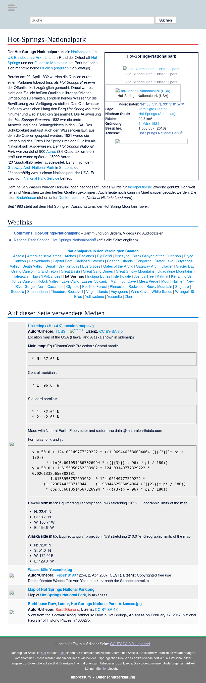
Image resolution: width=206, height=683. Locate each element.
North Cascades (50, 286)
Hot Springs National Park (158, 132)
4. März (144, 123)
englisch (62, 67)
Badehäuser (26, 197)
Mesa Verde (148, 281)
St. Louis (66, 167)
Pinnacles (117, 286)
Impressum (81, 677)
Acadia (18, 255)
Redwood (135, 286)
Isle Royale (122, 276)
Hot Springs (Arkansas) (156, 113)
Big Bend (104, 255)
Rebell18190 (66, 575)
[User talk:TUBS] (67, 330)
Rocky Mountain (159, 286)
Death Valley (32, 266)
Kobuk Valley (48, 281)
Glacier (167, 266)
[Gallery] (76, 330)
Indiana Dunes (98, 276)
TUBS (61, 331)
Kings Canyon (23, 281)
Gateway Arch (147, 266)
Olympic (72, 286)
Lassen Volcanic (95, 281)
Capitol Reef (62, 260)
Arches (70, 255)
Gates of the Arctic (118, 266)
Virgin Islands (97, 291)
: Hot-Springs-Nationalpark (47, 233)
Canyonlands (39, 260)
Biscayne (122, 255)
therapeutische (140, 186)
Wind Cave (139, 291)
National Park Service (41, 178)
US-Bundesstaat (21, 57)
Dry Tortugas (69, 266)
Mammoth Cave (123, 281)
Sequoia (17, 291)
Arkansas (44, 57)
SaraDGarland (67, 609)
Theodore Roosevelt (67, 291)
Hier (63, 652)
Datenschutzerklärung (115, 677)
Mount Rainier (172, 281)
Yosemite (114, 296)
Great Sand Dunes (98, 271)
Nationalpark (81, 51)
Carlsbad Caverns (89, 260)
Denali (50, 266)
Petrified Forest (94, 286)
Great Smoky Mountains (135, 271)
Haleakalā (20, 276)
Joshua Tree (144, 276)
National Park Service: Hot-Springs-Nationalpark (53, 239)
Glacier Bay (185, 266)
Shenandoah (37, 291)
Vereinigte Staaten (153, 108)
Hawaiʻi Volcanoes (45, 276)
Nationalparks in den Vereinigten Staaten (103, 250)
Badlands (86, 255)
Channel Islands (120, 260)
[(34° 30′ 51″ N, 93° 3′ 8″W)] (146, 94)
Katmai (162, 276)
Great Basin (70, 271)
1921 (155, 123)
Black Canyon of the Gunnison (156, 255)
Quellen (46, 67)
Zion (128, 296)
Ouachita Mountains (50, 62)
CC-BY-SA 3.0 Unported (130, 643)
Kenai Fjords (181, 276)
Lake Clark (70, 281)
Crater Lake (163, 260)
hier (43, 652)
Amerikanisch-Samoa (44, 255)
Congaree (143, 260)
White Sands (161, 291)
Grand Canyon (23, 271)
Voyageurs (119, 291)
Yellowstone (94, 296)
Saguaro (182, 286)
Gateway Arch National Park (31, 167)
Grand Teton (48, 271)
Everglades (91, 266)
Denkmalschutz (71, 197)
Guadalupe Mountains (175, 271)
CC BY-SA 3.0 (111, 331)
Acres (51, 151)
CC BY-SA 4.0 (106, 609)
